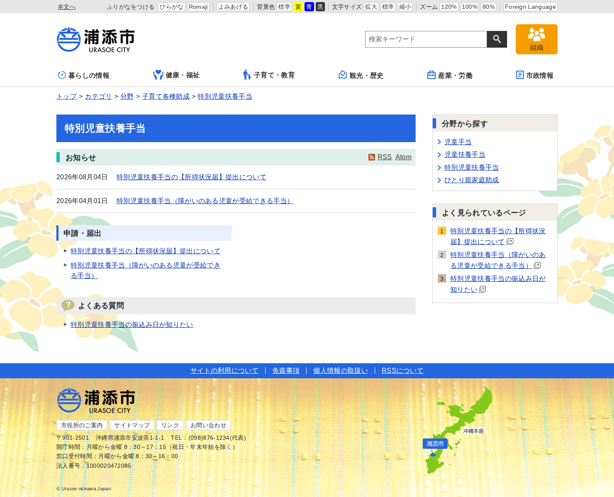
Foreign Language (530, 6)
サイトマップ (132, 425)
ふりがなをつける (131, 6)
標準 (284, 6)
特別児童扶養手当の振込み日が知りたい (132, 324)
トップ (66, 96)
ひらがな (171, 6)
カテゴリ (98, 96)
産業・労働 (455, 75)
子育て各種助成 (166, 96)
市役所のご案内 (82, 425)
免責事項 (285, 370)
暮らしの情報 (89, 75)
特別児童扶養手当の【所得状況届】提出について (191, 177)
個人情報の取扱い (340, 370)
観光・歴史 (367, 75)
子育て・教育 (274, 75)
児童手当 (458, 141)
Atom (403, 157)
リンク (170, 425)
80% (488, 6)
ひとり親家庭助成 (471, 180)
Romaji (198, 6)
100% (469, 6)
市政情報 (539, 75)
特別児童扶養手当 (225, 96)
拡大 (371, 6)
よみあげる (233, 6)
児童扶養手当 (464, 154)
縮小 (405, 6)
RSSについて (403, 370)
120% (449, 6)
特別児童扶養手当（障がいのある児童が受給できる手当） (205, 200)
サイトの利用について (224, 370)
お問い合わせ (208, 425)
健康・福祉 (183, 75)
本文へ (67, 6)
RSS (385, 157)
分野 (127, 96)
